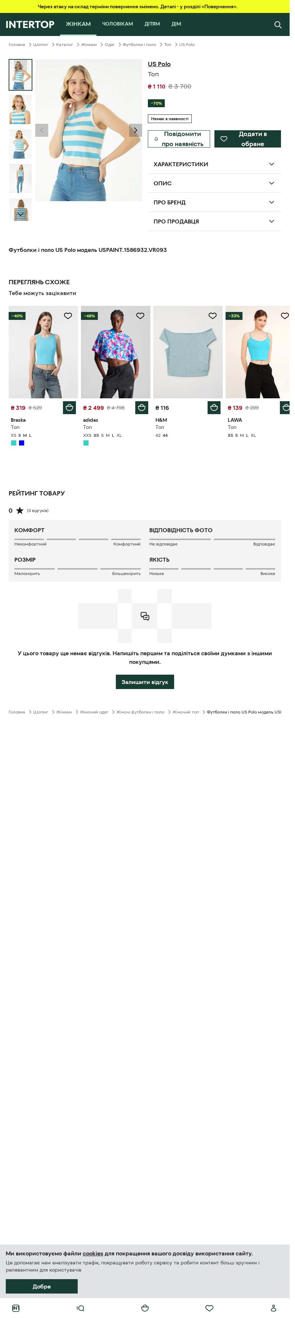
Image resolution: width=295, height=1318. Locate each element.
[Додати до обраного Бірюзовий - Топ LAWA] (279, 316)
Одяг (110, 44)
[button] (41, 130)
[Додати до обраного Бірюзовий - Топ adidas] (138, 316)
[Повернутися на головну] (30, 24)
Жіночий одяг (94, 710)
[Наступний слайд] (20, 214)
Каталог (64, 44)
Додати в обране (253, 139)
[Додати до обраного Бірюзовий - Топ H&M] (208, 316)
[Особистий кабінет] (274, 1308)
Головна (17, 44)
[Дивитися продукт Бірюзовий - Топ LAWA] (256, 351)
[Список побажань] (209, 1308)
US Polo (187, 44)
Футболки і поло (139, 44)
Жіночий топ (185, 710)
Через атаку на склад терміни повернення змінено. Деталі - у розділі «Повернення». (138, 6)
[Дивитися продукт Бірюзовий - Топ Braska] (43, 351)
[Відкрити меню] (80, 1308)
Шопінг (40, 44)
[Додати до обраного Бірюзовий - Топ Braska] (66, 316)
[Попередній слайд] (41, 130)
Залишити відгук (145, 680)
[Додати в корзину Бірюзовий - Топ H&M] (210, 405)
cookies (93, 1253)
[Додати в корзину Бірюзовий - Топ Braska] (68, 405)
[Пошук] (278, 24)
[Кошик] (145, 1308)
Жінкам (89, 44)
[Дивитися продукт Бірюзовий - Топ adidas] (114, 351)
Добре (42, 1286)
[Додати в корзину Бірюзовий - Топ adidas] (139, 405)
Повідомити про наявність (183, 139)
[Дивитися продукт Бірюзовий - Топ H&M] (185, 351)
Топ (167, 44)
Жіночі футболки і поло (140, 710)
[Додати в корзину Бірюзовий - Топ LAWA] (280, 405)
